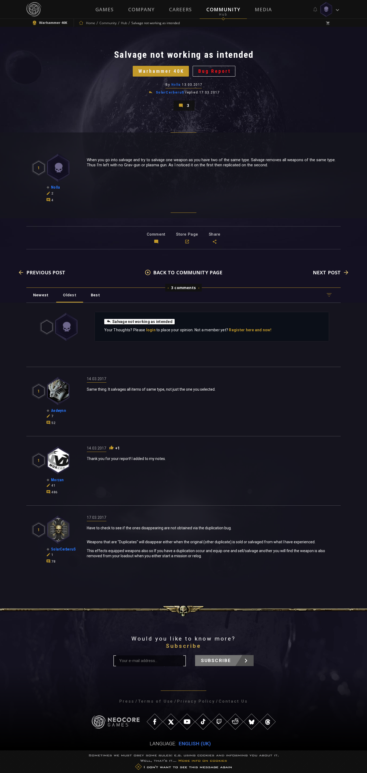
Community (223, 9)
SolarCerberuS (170, 92)
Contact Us (233, 701)
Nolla (176, 85)
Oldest (69, 294)
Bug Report (214, 71)
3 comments (183, 287)
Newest (40, 294)
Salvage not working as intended (142, 321)
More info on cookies (202, 760)
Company (141, 9)
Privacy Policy (196, 701)
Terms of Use (155, 701)
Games (104, 9)
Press (126, 701)
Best (95, 294)
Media (263, 9)
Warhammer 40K (161, 71)
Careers (180, 9)
